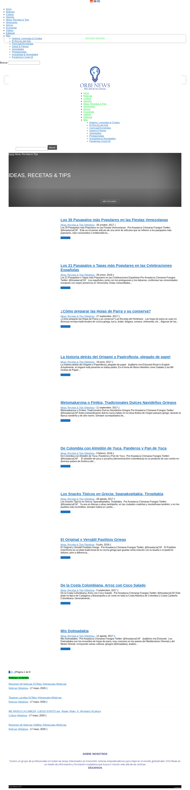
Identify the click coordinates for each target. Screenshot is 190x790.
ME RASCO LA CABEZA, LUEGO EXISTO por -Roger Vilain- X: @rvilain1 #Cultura (55, 711)
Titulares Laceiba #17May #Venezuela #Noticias (35, 697)
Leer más (65, 238)
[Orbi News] (95, 77)
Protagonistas (19, 52)
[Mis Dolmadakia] (24, 34)
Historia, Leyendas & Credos (27, 38)
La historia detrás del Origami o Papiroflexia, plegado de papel (115, 357)
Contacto (177, 787)
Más (8, 36)
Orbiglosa (89, 225)
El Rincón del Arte (21, 41)
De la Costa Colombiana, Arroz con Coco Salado (103, 585)
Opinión (87, 101)
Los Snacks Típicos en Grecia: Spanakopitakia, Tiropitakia (112, 494)
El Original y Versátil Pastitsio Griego (93, 539)
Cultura (87, 98)
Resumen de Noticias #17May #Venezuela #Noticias (37, 684)
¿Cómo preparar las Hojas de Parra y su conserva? (106, 311)
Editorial (87, 117)
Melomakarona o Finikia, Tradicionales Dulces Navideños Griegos (118, 402)
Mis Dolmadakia (75, 631)
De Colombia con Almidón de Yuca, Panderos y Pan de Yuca (114, 448)
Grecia (86, 109)
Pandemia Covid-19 (22, 57)
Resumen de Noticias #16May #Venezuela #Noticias (37, 725)
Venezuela (89, 106)
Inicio (86, 93)
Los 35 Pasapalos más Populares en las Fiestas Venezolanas (114, 220)
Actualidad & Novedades (25, 54)
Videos (87, 114)
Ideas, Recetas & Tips (94, 104)
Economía (88, 112)
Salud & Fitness (20, 46)
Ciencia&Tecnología (22, 44)
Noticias (87, 96)
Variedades (18, 49)
